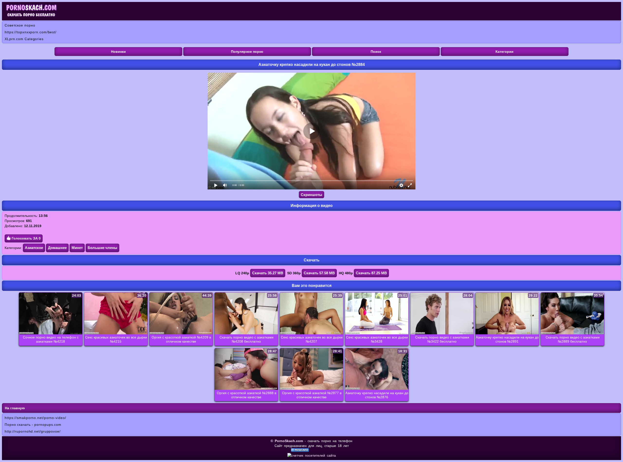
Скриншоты (311, 195)
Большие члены (102, 248)
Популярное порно (247, 51)
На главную (15, 408)
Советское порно (20, 25)
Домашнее (57, 248)
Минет (77, 248)
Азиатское (34, 248)
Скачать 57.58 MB (319, 273)
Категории (504, 51)
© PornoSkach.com (287, 441)
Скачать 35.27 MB (267, 273)
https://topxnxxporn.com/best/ (30, 32)
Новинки (118, 51)
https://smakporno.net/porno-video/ (35, 418)
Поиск (376, 51)
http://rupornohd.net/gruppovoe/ (33, 431)
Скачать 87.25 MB (371, 273)
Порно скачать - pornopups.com (33, 424)
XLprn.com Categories (24, 39)
